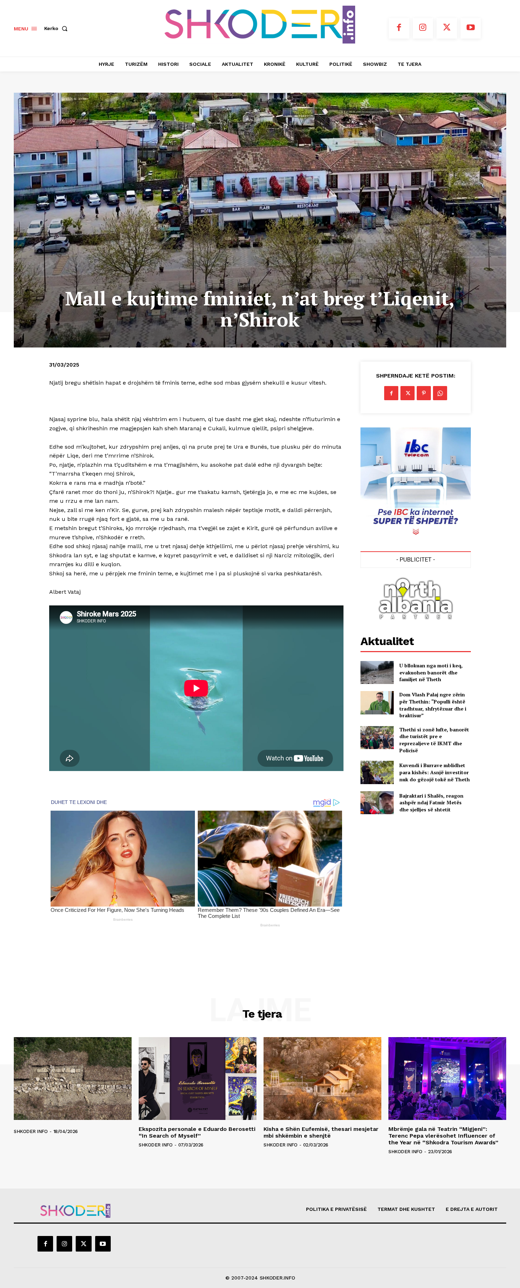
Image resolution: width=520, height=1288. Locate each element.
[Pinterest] (424, 393)
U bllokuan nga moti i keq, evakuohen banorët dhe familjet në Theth (431, 672)
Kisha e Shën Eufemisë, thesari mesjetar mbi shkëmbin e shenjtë (321, 1132)
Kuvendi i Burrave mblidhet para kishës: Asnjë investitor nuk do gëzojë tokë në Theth (434, 772)
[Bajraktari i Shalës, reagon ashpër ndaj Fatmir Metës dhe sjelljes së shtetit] (376, 802)
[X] (447, 28)
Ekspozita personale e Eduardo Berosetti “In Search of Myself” (197, 1132)
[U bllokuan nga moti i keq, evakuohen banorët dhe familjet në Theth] (376, 672)
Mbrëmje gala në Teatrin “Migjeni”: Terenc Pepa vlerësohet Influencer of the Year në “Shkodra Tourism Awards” (443, 1136)
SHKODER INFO (30, 1131)
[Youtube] (471, 28)
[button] (57, 28)
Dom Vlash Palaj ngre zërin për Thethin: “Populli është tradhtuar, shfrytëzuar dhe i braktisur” (432, 705)
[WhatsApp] (440, 393)
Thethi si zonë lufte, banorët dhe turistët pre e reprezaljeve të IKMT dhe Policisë (434, 740)
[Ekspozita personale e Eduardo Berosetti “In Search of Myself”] (197, 1078)
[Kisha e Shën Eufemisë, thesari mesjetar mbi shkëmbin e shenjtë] (322, 1078)
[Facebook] (399, 28)
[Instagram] (423, 28)
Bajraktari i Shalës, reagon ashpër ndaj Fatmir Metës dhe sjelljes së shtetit (431, 802)
